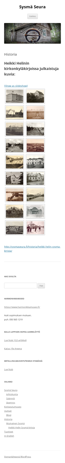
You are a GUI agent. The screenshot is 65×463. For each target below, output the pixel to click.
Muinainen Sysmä (15, 423)
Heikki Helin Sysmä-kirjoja (21, 427)
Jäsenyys (10, 402)
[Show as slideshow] (16, 85)
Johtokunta (12, 394)
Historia (8, 419)
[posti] (35, 161)
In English (9, 435)
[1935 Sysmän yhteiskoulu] (14, 96)
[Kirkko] (14, 112)
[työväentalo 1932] (14, 227)
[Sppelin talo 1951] (14, 178)
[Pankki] (14, 161)
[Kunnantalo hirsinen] (14, 129)
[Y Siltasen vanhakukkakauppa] (35, 227)
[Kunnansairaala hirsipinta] (35, 112)
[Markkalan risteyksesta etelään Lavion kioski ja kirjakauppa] (35, 129)
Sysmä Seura (32, 7)
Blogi (8, 415)
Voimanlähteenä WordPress (17, 456)
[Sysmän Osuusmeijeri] (35, 194)
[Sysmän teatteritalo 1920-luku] (14, 211)
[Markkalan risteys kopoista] (35, 145)
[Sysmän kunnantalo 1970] (35, 178)
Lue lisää (8, 369)
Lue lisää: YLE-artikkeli (15, 340)
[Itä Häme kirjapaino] (35, 96)
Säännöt (10, 398)
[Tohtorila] (35, 211)
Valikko (32, 16)
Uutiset (8, 410)
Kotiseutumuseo (12, 406)
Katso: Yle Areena (13, 348)
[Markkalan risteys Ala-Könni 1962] (14, 145)
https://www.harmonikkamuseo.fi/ (22, 307)
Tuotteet (8, 431)
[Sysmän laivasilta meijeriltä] (14, 194)
